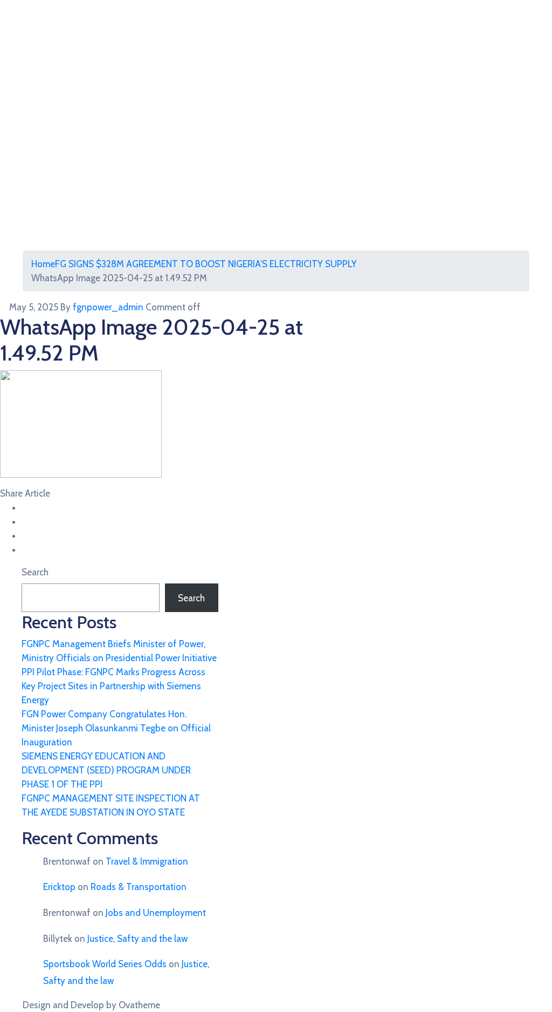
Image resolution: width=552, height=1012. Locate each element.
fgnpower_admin (108, 307)
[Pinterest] (25, 535)
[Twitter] (25, 521)
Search (35, 572)
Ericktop (59, 886)
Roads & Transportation (139, 886)
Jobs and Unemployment (156, 912)
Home (43, 264)
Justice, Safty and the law (137, 938)
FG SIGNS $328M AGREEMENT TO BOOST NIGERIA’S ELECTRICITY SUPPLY (206, 264)
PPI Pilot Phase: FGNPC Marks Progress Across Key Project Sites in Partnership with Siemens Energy (113, 686)
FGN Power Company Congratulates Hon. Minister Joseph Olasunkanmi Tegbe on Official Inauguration (116, 728)
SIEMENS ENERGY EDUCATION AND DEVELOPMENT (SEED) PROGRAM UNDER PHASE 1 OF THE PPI (106, 770)
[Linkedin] (25, 549)
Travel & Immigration (147, 861)
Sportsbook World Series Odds (105, 964)
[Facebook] (25, 507)
